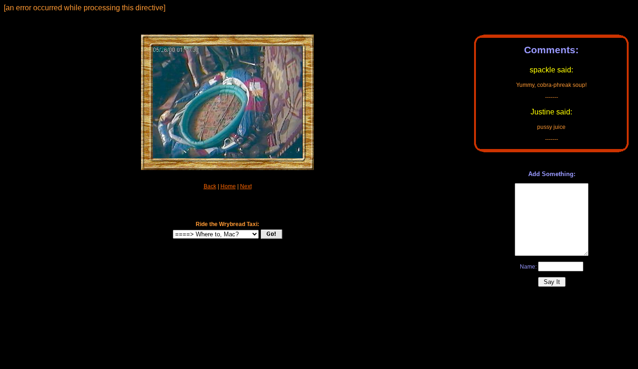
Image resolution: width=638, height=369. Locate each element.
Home (228, 186)
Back (210, 186)
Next (246, 186)
